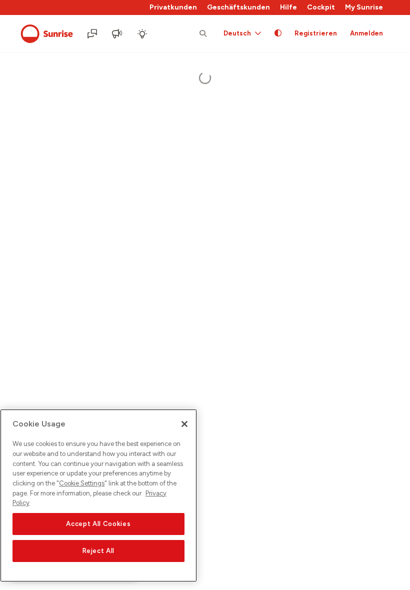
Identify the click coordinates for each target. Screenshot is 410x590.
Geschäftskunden (238, 7)
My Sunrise (364, 7)
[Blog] (118, 34)
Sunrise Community (46, 34)
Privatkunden (173, 7)
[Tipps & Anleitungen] (143, 34)
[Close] (185, 424)
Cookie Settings (81, 483)
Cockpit (321, 7)
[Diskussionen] (93, 34)
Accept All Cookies (98, 524)
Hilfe (288, 7)
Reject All (98, 550)
